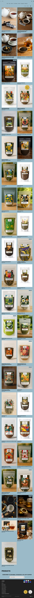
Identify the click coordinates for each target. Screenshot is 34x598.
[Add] (15, 29)
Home (7, 3)
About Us (12, 3)
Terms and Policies (17, 596)
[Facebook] (30, 596)
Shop (9, 3)
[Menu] (1, 1)
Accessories (22, 3)
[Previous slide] (18, 45)
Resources (26, 3)
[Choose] (15, 106)
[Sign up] (23, 577)
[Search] (3, 1)
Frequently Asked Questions (5, 593)
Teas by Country (4, 589)
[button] (28, 6)
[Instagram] (31, 596)
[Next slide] (31, 45)
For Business (15, 3)
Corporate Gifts (4, 592)
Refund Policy (3, 584)
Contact (19, 3)
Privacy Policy (4, 585)
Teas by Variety (4, 588)
